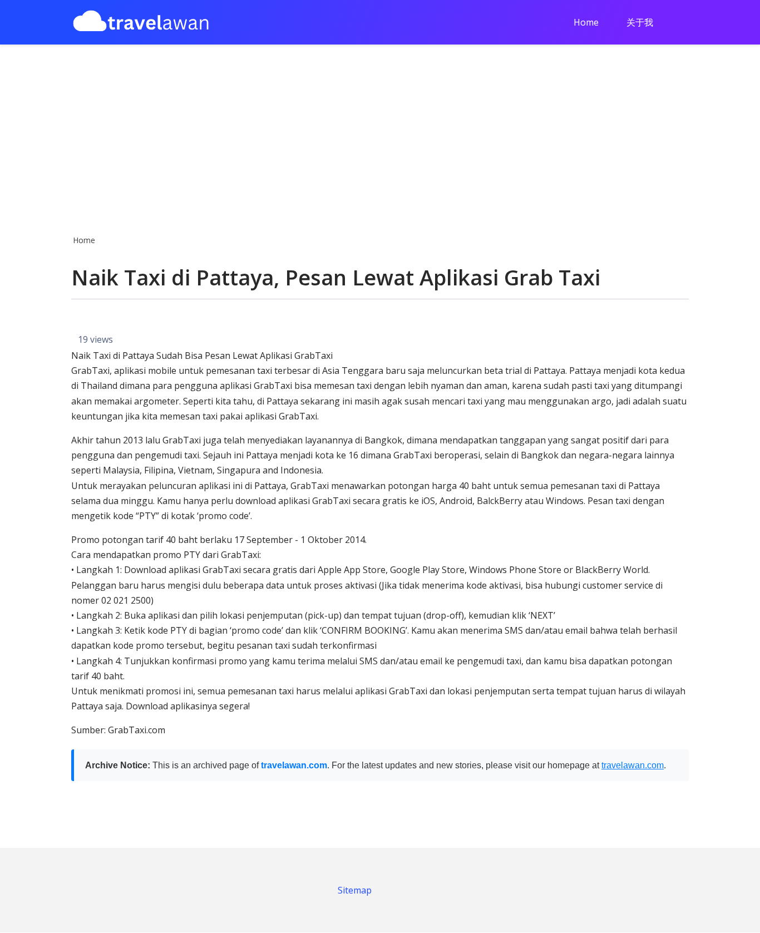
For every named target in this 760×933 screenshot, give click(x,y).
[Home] (140, 22)
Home (586, 22)
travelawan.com (294, 765)
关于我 (639, 22)
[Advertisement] (380, 136)
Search (685, 23)
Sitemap (355, 890)
